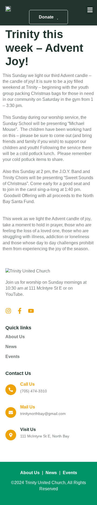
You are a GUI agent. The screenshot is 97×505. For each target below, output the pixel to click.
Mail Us (27, 407)
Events (12, 356)
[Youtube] (31, 311)
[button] (89, 9)
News (11, 346)
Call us (27, 384)
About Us (15, 336)
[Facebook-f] (20, 311)
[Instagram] (8, 311)
